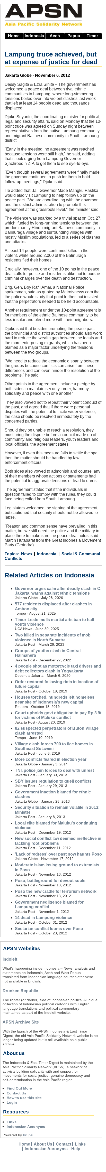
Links (11, 1122)
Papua (73, 36)
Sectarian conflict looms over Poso (49, 928)
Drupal (28, 1135)
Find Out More (19, 1088)
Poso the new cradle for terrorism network (55, 891)
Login (12, 1102)
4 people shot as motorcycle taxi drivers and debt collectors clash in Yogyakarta (58, 668)
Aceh (55, 36)
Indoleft (10, 959)
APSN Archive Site (21, 1022)
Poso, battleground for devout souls (50, 880)
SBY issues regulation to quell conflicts (53, 781)
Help (75, 1149)
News (26, 554)
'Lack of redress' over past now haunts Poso (58, 854)
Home (14, 36)
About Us (43, 1144)
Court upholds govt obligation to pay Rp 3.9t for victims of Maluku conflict (58, 715)
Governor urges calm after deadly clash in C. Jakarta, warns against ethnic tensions (58, 590)
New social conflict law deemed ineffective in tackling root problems (58, 840)
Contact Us (16, 1093)
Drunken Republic (20, 991)
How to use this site (24, 1098)
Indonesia (34, 36)
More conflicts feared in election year (50, 759)
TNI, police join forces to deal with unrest (54, 770)
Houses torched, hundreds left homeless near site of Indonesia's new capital (54, 699)
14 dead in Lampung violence (43, 917)
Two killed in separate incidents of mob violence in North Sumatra (53, 637)
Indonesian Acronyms (26, 1126)
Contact (63, 1144)
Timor (92, 36)
